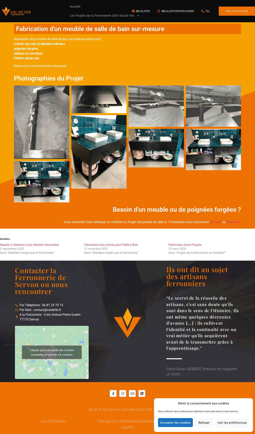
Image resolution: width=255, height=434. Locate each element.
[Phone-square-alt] (141, 393)
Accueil (75, 6)
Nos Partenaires (53, 421)
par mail (215, 222)
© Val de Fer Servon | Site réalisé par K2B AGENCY (128, 409)
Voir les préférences (232, 422)
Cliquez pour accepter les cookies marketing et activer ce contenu (52, 352)
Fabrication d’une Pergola (184, 244)
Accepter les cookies (175, 422)
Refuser (204, 422)
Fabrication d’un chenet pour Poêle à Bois (111, 244)
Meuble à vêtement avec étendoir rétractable (29, 244)
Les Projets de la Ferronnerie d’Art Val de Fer (102, 15)
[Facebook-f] (113, 393)
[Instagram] (122, 393)
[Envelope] (132, 393)
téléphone (233, 222)
